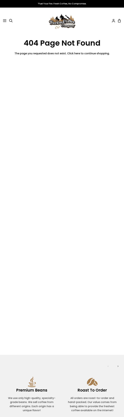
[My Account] (112, 21)
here (77, 53)
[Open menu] (3, 20)
